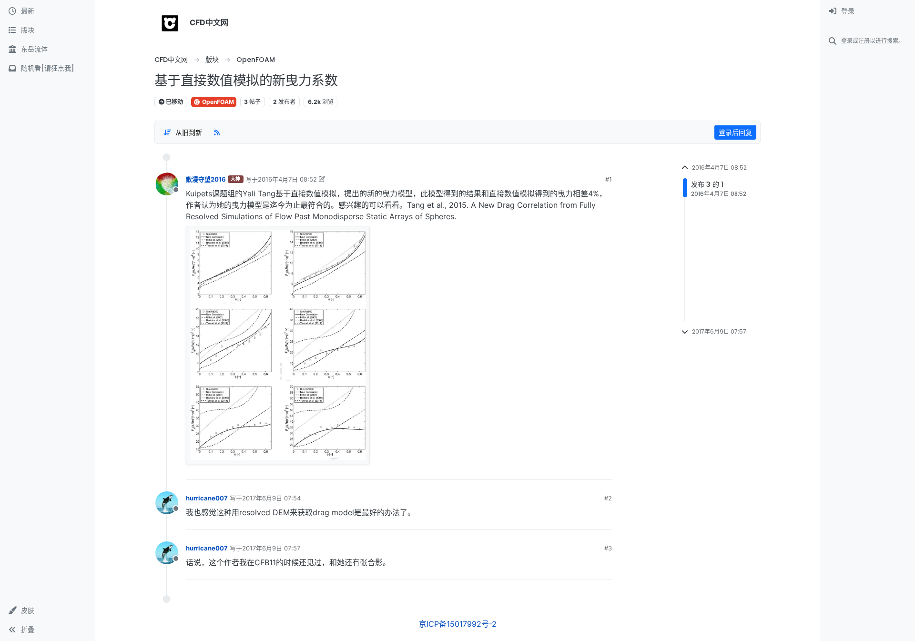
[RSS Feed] (217, 132)
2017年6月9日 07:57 (271, 548)
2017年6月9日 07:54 (271, 498)
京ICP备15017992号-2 (458, 624)
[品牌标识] (170, 22)
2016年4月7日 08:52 (287, 179)
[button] (47, 610)
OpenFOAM (217, 101)
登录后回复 (735, 132)
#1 (608, 179)
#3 (608, 548)
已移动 (173, 101)
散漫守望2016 (206, 179)
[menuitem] (867, 11)
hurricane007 (207, 498)
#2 (608, 498)
